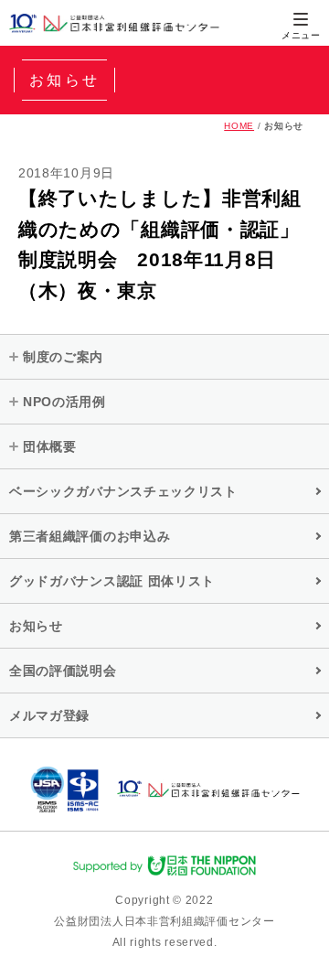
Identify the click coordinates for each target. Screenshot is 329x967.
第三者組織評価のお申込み (89, 536)
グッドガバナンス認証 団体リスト (112, 581)
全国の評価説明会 (63, 670)
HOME (239, 126)
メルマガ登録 (49, 715)
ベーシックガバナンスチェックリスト (123, 491)
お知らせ (36, 625)
